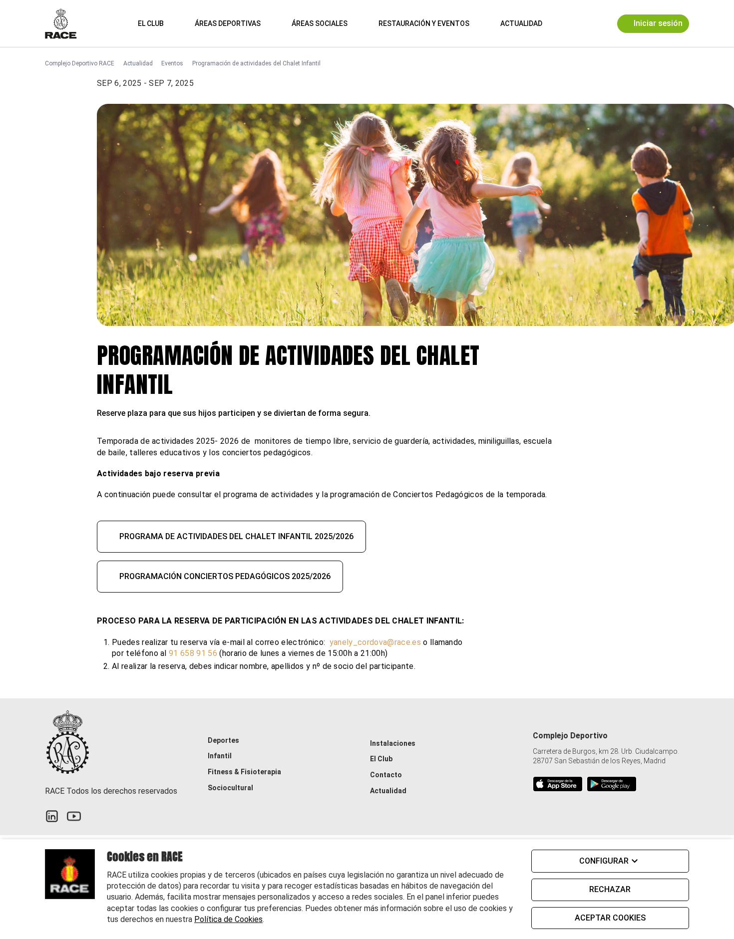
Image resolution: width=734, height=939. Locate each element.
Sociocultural (230, 788)
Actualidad (521, 23)
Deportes (223, 740)
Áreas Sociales (320, 23)
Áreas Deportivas (228, 23)
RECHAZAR (610, 889)
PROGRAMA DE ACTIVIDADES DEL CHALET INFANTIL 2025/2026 (236, 536)
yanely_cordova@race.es (375, 642)
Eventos (172, 63)
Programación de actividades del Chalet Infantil (256, 63)
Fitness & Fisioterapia (244, 772)
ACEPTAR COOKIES (610, 918)
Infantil (220, 756)
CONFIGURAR (604, 861)
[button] (564, 23)
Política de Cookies (228, 919)
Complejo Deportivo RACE (79, 63)
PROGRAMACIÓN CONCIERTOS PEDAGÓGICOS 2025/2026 (225, 576)
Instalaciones (392, 743)
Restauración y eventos (423, 23)
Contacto (386, 775)
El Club (151, 23)
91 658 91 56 (194, 653)
